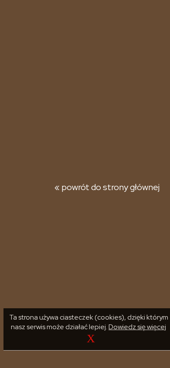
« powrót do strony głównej (107, 187)
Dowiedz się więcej (137, 326)
